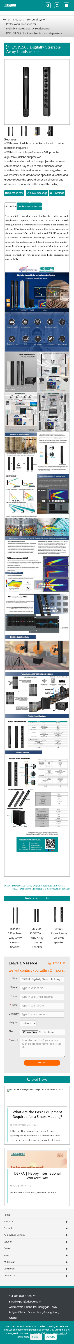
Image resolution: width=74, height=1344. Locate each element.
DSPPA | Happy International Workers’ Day (37, 1175)
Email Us (59, 963)
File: (11, 1031)
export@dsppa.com (28, 1302)
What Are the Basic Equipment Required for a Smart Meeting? (37, 1114)
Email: (14, 996)
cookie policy (58, 1333)
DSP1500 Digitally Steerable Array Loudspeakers (34, 33)
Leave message (38, 193)
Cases (7, 1248)
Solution (8, 1242)
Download (58, 193)
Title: (15, 978)
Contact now (15, 193)
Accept (50, 1337)
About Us (8, 1221)
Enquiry (12, 1022)
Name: (14, 987)
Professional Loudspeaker (21, 24)
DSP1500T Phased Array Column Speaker (58, 936)
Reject (36, 1337)
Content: (12, 1040)
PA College (9, 1262)
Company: (14, 1013)
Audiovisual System (14, 1235)
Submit (42, 1063)
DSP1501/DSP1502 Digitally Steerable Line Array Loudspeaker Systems (39, 886)
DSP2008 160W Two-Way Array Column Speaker (37, 938)
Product (17, 20)
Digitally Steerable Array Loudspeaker (28, 29)
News (6, 1255)
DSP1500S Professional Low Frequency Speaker (45, 889)
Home (6, 20)
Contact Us (9, 1275)
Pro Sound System (36, 20)
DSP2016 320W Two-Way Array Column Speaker (15, 938)
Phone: (14, 1005)
